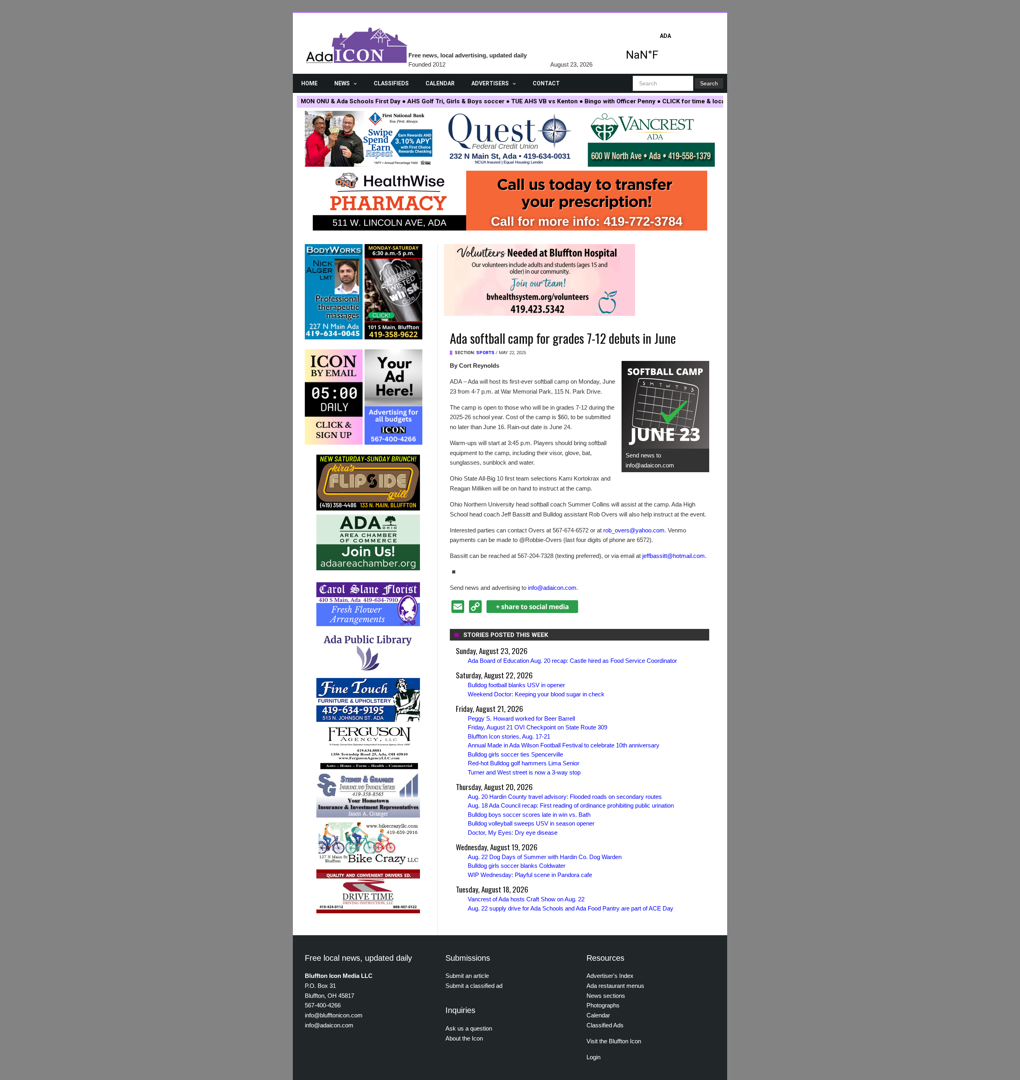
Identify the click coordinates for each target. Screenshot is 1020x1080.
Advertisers (490, 83)
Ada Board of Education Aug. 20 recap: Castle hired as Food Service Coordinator (572, 660)
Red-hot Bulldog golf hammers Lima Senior (523, 763)
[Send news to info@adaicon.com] (665, 404)
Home (309, 83)
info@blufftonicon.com (334, 1015)
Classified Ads (605, 1025)
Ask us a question (468, 1028)
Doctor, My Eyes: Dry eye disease (512, 832)
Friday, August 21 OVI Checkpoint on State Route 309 (537, 727)
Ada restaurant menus (615, 985)
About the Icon (464, 1038)
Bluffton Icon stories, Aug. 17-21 (509, 736)
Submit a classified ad (473, 985)
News (342, 83)
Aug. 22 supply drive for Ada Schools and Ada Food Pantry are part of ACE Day (570, 908)
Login (593, 1057)
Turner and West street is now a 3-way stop (524, 772)
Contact (546, 83)
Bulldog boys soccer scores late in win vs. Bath (529, 814)
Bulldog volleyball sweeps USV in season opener (531, 823)
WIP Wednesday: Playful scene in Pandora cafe (530, 874)
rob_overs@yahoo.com (634, 530)
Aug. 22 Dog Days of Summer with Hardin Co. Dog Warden (545, 856)
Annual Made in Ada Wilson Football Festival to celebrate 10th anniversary (563, 745)
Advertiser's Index (610, 975)
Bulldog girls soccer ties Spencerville (515, 754)
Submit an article (467, 975)
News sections (605, 995)
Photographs (603, 1005)
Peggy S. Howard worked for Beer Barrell (521, 718)
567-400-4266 (323, 1005)
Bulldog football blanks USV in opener (516, 685)
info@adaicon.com (552, 587)
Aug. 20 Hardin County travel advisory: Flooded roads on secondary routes (565, 796)
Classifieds (391, 83)
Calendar (440, 83)
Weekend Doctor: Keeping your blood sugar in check (536, 694)
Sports (485, 352)
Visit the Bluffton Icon (613, 1041)
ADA (665, 49)
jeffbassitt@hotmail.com (673, 555)
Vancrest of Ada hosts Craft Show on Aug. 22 (526, 899)
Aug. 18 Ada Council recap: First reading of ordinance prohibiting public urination (571, 805)
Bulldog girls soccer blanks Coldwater (516, 865)
